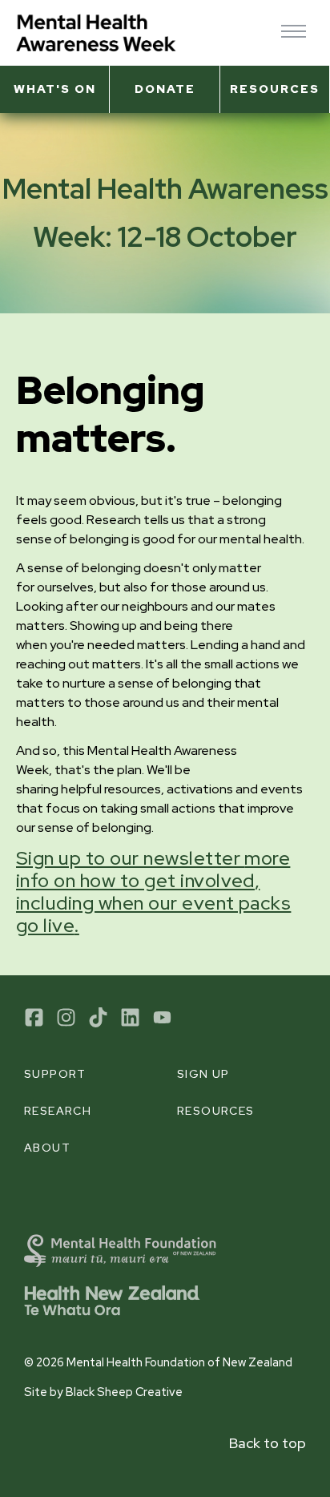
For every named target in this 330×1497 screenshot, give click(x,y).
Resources (275, 88)
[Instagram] (66, 1017)
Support (55, 1074)
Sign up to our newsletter (153, 891)
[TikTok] (98, 1017)
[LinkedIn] (130, 1017)
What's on (55, 88)
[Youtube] (162, 1017)
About (47, 1147)
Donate (165, 88)
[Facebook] (34, 1017)
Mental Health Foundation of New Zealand (179, 1362)
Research (57, 1111)
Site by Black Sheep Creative (103, 1391)
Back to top (267, 1443)
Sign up (203, 1074)
